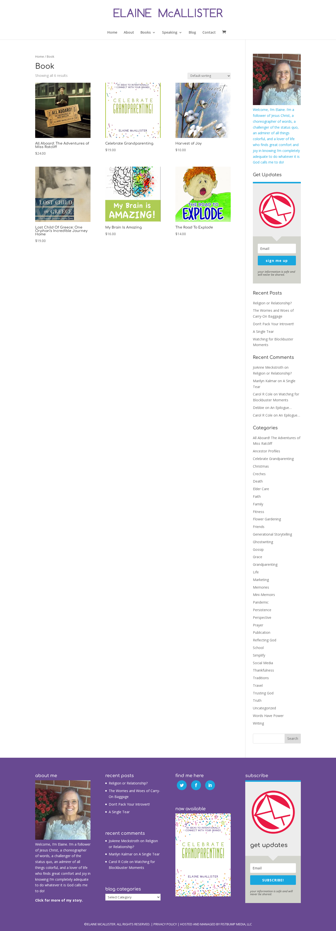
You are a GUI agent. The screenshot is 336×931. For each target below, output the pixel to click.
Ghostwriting (263, 542)
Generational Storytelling (272, 534)
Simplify (259, 655)
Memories (261, 587)
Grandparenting (265, 564)
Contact (209, 33)
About (129, 33)
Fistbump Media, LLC (236, 924)
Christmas (261, 466)
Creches (259, 474)
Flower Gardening (267, 519)
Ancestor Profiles (266, 451)
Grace (257, 556)
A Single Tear (263, 331)
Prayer (258, 625)
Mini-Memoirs (264, 594)
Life (256, 572)
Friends (258, 526)
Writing (258, 723)
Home (112, 33)
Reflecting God (264, 640)
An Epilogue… (281, 407)
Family (258, 504)
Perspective (262, 617)
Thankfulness (263, 670)
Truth (257, 700)
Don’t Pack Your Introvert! (273, 324)
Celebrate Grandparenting (273, 458)
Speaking (169, 33)
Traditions (261, 677)
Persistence (262, 609)
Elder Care (261, 488)
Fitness (258, 511)
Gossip (258, 549)
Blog (192, 33)
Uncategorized (264, 708)
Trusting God (263, 693)
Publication (261, 632)
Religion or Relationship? (272, 303)
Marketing (261, 579)
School (258, 647)
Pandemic (261, 602)
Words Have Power (268, 715)
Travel (258, 685)
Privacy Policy (165, 924)
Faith (257, 496)
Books (145, 33)
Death (258, 481)
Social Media (263, 663)
